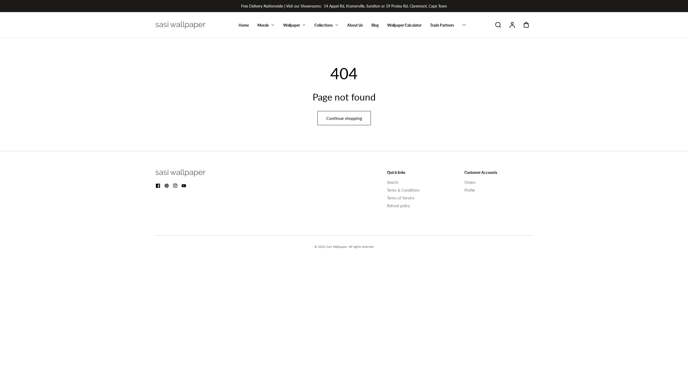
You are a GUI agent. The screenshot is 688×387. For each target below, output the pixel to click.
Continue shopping (344, 118)
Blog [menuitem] (375, 25)
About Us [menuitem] (355, 25)
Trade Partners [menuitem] (442, 25)
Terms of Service (400, 198)
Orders (470, 182)
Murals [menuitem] (263, 25)
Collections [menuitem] (323, 25)
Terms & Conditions (403, 190)
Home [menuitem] (244, 25)
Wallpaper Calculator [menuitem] (404, 25)
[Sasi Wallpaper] (187, 172)
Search (392, 182)
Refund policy (398, 205)
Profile (469, 190)
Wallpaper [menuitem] (291, 25)
